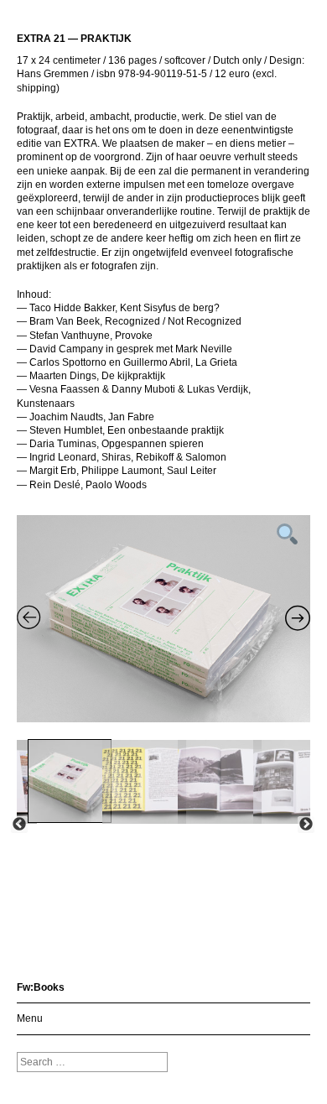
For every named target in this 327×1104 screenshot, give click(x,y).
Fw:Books (41, 987)
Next (306, 824)
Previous (19, 824)
